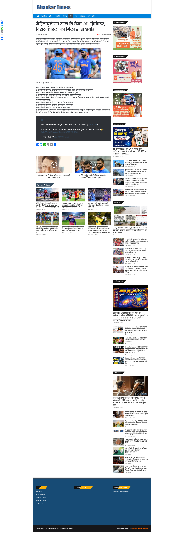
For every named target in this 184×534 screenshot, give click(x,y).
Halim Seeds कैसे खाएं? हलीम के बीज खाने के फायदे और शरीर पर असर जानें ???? (136, 441)
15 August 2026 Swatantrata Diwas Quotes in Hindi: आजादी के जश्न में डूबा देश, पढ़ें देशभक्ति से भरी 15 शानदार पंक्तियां (136, 269)
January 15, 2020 (61, 137)
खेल (71, 16)
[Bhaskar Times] (53, 7)
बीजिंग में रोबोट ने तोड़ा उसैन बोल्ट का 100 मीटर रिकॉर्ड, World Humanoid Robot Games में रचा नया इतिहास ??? (47, 205)
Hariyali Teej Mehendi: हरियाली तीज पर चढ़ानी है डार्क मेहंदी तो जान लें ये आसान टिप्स (136, 340)
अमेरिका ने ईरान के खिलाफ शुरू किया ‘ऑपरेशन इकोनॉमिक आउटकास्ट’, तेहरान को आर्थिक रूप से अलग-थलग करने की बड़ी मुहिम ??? (136, 181)
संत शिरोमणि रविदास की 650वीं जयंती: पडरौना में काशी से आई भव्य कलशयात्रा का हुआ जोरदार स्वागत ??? (136, 241)
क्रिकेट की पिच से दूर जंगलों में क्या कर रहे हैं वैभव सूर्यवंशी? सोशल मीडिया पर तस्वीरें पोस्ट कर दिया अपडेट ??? (73, 229)
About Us (39, 492)
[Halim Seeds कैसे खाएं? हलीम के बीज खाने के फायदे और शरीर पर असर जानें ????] (118, 441)
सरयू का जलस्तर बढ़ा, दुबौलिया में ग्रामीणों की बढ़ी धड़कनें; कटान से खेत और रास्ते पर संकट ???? (130, 230)
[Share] (2, 38)
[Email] (2, 35)
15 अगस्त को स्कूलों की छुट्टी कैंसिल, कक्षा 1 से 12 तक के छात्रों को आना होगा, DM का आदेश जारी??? (136, 259)
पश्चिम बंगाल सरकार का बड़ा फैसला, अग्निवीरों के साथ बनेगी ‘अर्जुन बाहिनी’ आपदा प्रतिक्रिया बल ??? (136, 162)
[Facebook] (2, 21)
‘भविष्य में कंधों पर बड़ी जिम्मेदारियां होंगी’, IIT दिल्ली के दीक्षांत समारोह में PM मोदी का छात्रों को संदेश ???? (136, 459)
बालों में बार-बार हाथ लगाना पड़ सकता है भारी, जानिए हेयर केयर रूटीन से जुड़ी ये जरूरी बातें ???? (136, 414)
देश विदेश (44, 16)
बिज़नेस (65, 16)
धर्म (88, 16)
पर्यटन (93, 16)
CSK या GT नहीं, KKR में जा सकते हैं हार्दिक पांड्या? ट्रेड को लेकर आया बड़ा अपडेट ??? (98, 205)
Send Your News (41, 500)
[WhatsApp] (2, 28)
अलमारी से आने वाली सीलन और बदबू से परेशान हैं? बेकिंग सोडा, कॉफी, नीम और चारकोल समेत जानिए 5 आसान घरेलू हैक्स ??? (130, 401)
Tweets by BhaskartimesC (121, 492)
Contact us (39, 503)
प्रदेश (50, 16)
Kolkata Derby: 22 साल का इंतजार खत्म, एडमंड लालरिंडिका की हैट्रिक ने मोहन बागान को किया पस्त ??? (72, 205)
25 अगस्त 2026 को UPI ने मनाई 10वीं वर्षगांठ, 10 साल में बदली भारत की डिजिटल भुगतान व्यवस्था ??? (130, 151)
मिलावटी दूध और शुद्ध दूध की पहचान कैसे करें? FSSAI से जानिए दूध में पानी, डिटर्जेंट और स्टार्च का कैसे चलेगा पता (136, 468)
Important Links (41, 497)
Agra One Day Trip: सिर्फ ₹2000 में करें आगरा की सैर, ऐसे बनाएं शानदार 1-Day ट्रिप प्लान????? (136, 423)
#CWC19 (93, 124)
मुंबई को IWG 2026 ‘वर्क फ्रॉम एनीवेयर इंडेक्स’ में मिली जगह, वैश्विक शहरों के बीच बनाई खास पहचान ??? (136, 171)
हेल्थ (76, 16)
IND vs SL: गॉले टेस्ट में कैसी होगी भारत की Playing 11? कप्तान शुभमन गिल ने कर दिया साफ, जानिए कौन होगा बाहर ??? (47, 229)
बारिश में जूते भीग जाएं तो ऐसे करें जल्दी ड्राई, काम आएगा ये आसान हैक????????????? (136, 450)
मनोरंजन (82, 16)
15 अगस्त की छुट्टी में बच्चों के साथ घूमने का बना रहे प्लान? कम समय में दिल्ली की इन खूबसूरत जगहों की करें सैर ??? (136, 432)
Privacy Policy (40, 494)
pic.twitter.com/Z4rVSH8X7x (65, 132)
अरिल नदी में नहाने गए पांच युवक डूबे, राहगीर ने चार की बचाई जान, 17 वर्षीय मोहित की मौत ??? (136, 250)
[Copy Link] (2, 31)
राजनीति (58, 16)
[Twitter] (2, 24)
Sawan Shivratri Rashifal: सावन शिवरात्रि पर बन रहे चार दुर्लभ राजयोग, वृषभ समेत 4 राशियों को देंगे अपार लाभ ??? (136, 361)
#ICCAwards (47, 132)
